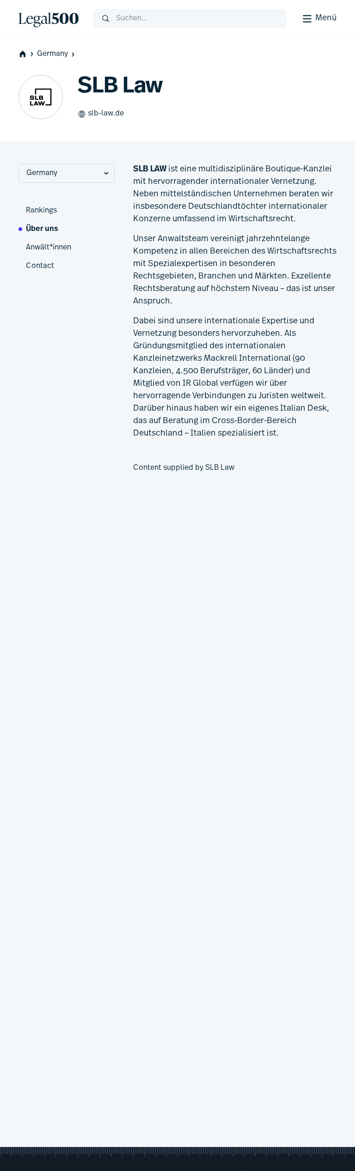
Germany (52, 54)
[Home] (48, 18)
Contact (40, 266)
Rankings (41, 210)
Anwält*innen (48, 247)
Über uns (42, 229)
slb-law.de (106, 113)
